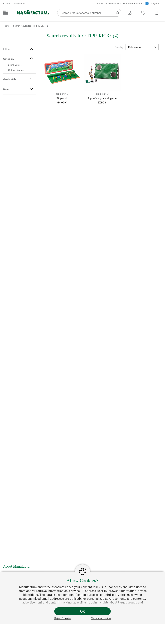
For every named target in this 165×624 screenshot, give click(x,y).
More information (101, 618)
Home (6, 25)
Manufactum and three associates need (46, 587)
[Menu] (5, 12)
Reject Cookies (62, 618)
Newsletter (19, 3)
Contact (7, 3)
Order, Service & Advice (119, 3)
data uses (135, 587)
